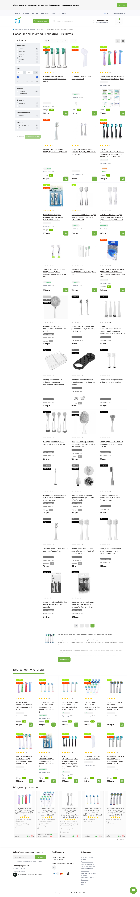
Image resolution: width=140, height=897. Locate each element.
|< (76, 626)
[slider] (18, 77)
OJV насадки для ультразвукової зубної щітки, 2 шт (84, 271)
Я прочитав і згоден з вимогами (29, 861)
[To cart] (65, 113)
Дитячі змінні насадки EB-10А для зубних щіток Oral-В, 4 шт (24, 812)
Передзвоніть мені (19, 871)
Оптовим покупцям (87, 864)
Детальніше (19, 828)
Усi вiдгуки (120, 840)
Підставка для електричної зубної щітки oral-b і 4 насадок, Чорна (84, 382)
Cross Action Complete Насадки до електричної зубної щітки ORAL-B (53, 217)
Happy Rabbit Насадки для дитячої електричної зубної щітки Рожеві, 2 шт (111, 551)
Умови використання (88, 866)
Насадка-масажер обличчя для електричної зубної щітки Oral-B (55, 328)
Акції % (17, 13)
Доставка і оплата (48, 13)
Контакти (62, 13)
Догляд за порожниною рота (25, 29)
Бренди (26, 13)
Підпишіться (41, 857)
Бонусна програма (87, 857)
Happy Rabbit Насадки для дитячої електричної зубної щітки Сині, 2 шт (83, 551)
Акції (82, 884)
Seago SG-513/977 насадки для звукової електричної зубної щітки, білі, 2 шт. (84, 217)
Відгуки (35, 13)
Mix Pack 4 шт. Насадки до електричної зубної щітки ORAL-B (47, 812)
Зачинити (122, 5)
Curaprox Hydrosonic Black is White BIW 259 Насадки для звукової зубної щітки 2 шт (83, 604)
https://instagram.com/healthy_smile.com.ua (54, 867)
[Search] (54, 21)
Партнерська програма (88, 873)
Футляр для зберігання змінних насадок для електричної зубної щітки (53, 382)
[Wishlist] (66, 51)
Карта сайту (85, 880)
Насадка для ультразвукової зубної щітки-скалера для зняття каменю (54, 497)
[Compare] (66, 55)
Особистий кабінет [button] (119, 13)
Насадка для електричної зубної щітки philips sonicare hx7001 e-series (83, 497)
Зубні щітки (40, 29)
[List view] (118, 41)
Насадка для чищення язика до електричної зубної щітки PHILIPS (111, 444)
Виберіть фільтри (32, 137)
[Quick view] (66, 47)
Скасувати (20, 137)
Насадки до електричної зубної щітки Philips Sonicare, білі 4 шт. (55, 78)
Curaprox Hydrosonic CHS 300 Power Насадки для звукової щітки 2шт (55, 604)
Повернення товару (87, 877)
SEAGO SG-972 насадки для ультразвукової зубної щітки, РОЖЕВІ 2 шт (83, 328)
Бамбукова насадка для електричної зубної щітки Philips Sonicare (110, 497)
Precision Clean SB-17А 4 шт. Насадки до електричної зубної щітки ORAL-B (47, 707)
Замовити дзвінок (102, 22)
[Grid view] (123, 41)
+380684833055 (102, 20)
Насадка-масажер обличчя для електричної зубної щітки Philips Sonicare (83, 444)
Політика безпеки (27, 861)
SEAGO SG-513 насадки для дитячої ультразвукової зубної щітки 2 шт (84, 151)
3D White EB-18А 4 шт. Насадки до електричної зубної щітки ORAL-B (115, 812)
